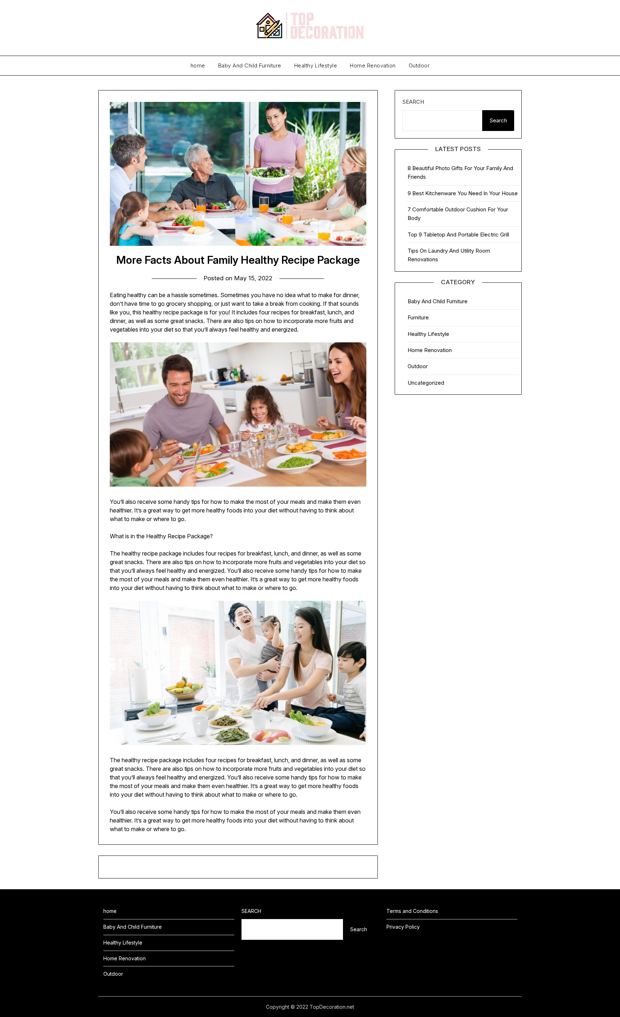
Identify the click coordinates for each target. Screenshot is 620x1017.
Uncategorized (426, 382)
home (198, 65)
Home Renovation (373, 65)
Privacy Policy (403, 927)
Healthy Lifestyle (315, 65)
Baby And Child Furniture (249, 65)
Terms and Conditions (412, 911)
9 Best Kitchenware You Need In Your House (463, 193)
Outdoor (419, 65)
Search (413, 101)
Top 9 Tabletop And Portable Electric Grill (458, 234)
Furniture (418, 317)
